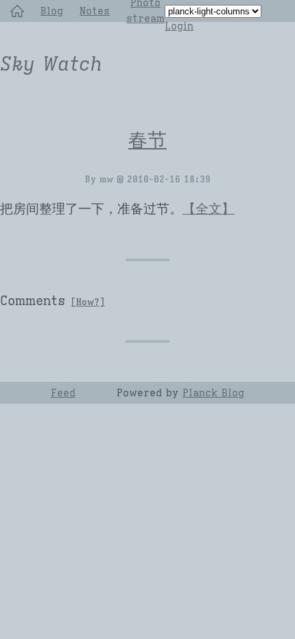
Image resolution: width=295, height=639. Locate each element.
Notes (95, 10)
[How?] (88, 302)
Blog (51, 10)
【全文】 (208, 209)
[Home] (17, 11)
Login (179, 25)
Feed (63, 392)
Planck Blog (213, 392)
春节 (147, 140)
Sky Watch (51, 64)
